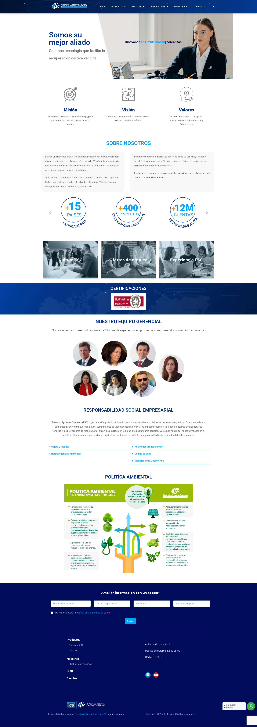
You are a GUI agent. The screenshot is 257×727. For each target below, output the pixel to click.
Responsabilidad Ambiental (66, 453)
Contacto (200, 6)
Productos (117, 6)
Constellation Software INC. (93, 714)
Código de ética (143, 453)
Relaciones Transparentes (149, 446)
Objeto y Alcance (60, 446)
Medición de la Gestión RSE (149, 460)
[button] (50, 213)
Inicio (102, 6)
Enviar (130, 621)
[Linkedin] (148, 675)
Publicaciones (158, 6)
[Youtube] (156, 675)
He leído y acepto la (83, 612)
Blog (70, 671)
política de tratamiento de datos (93, 612)
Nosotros (137, 6)
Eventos (72, 678)
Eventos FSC (181, 6)
